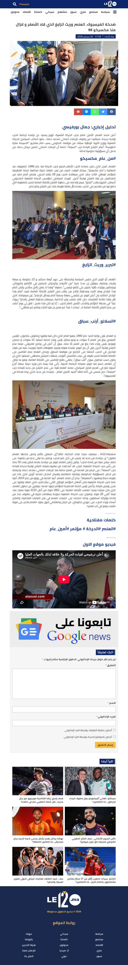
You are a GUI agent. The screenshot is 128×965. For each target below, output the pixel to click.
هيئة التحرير (29, 945)
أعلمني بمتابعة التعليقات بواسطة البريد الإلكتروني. (88, 730)
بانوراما (29, 939)
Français (24, 4)
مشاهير (62, 11)
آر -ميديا (64, 950)
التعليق (111, 665)
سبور (73, 11)
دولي (64, 956)
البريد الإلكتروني (106, 716)
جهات (29, 934)
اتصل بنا (28, 956)
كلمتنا (38, 11)
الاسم (112, 703)
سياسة (105, 11)
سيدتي (49, 11)
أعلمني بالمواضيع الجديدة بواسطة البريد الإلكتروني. (87, 737)
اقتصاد (27, 11)
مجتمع (93, 11)
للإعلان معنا (29, 950)
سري (83, 11)
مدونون (14, 11)
